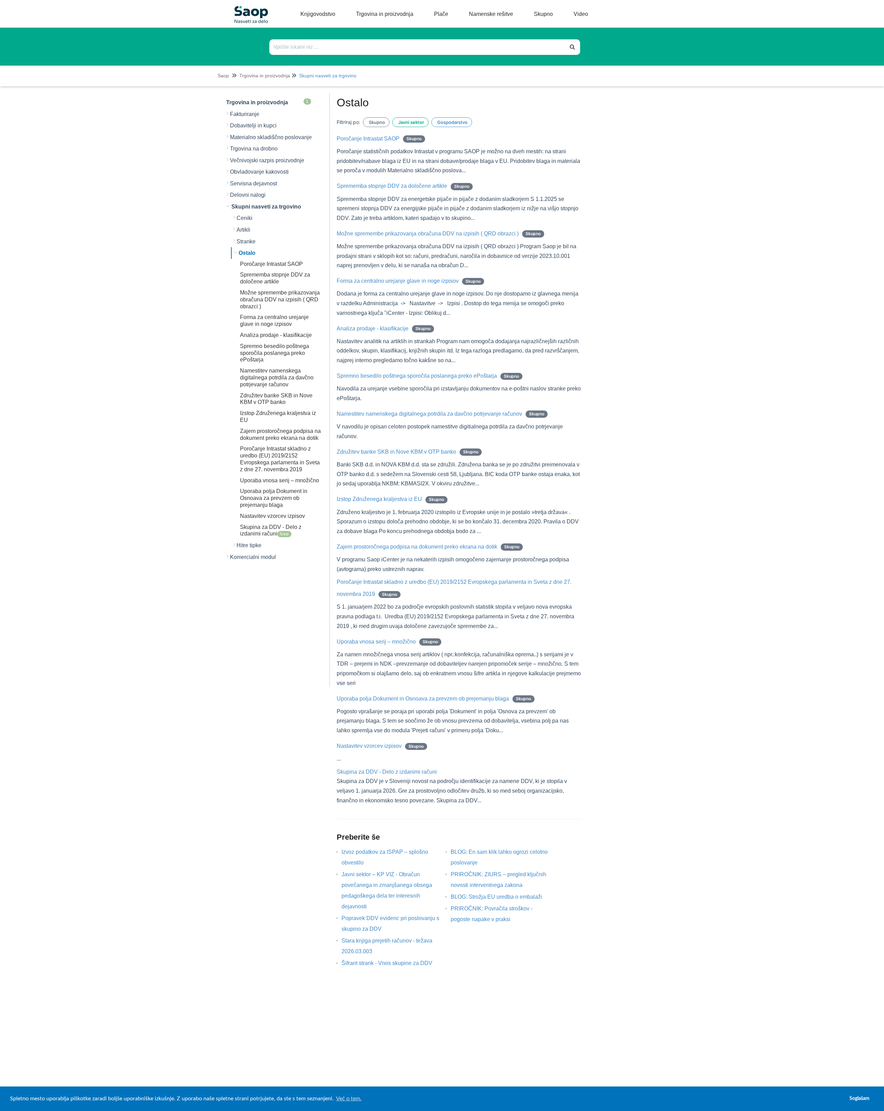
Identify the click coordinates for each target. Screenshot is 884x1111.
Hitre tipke (249, 545)
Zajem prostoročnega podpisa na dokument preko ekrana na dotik (428, 547)
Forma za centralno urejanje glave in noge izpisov (409, 281)
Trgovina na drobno (254, 149)
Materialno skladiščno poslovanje (271, 137)
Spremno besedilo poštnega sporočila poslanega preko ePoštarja (274, 353)
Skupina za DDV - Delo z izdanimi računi (387, 772)
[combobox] (417, 47)
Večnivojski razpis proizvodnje (267, 160)
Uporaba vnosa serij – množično (279, 480)
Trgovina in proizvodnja (264, 75)
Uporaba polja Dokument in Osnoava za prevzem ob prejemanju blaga (273, 498)
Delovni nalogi (248, 195)
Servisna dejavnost (253, 183)
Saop (223, 75)
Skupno (376, 122)
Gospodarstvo (452, 122)
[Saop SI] (249, 9)
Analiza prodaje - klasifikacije (276, 335)
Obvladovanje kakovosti (259, 172)
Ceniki (244, 218)
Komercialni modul (253, 557)
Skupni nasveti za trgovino (327, 75)
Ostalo (247, 253)
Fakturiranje (244, 114)
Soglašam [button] (859, 1098)
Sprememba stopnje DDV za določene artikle (403, 186)
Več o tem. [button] (349, 1098)
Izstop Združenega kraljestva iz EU (390, 499)
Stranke (246, 241)
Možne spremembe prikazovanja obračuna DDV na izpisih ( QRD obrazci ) (280, 299)
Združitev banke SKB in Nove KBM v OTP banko (407, 452)
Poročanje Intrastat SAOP (271, 264)
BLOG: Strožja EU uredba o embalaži (501, 897)
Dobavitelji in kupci (253, 125)
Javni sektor (410, 122)
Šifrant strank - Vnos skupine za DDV (392, 963)
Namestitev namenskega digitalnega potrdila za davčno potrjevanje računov (277, 377)
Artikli (243, 230)
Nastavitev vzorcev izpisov (272, 516)
